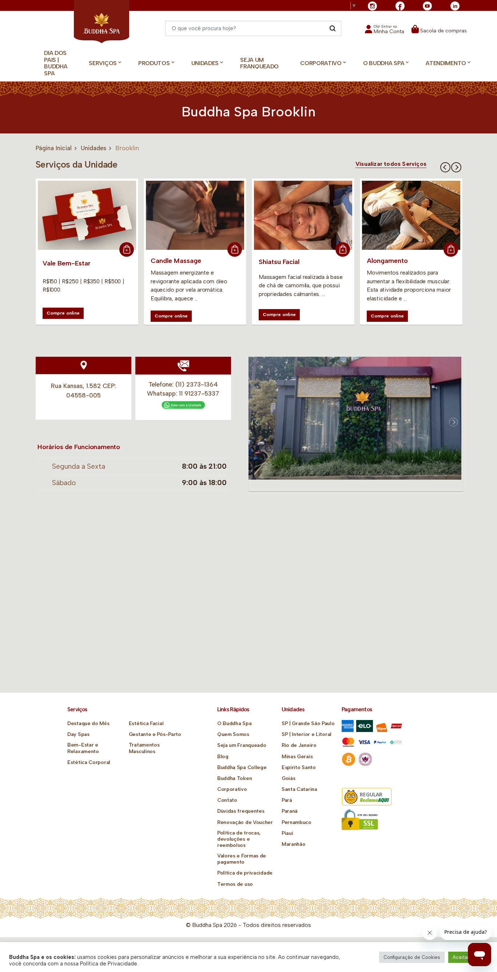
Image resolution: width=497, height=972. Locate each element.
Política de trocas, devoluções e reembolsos (239, 839)
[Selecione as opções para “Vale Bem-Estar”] (126, 249)
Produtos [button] (154, 63)
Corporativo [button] (321, 63)
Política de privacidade (245, 873)
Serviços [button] (103, 63)
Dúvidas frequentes (241, 811)
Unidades (93, 148)
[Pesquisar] (332, 28)
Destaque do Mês (88, 723)
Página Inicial (54, 148)
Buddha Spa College (242, 767)
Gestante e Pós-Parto (155, 734)
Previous (445, 167)
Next (456, 167)
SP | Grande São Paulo (308, 723)
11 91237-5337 (199, 393)
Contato (227, 800)
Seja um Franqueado (259, 63)
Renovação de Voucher (245, 822)
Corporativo (232, 789)
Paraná (290, 811)
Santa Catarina (299, 789)
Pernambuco (296, 822)
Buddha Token (234, 778)
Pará (287, 800)
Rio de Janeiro (299, 745)
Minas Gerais (297, 756)
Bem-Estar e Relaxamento (83, 748)
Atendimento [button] (446, 63)
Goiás (288, 778)
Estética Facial (146, 723)
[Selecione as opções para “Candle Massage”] (234, 249)
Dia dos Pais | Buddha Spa (55, 63)
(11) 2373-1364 (196, 384)
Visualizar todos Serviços (390, 164)
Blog (222, 756)
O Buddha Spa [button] (383, 63)
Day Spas (78, 734)
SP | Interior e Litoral (306, 734)
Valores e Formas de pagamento (241, 859)
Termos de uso (235, 884)
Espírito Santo (299, 767)
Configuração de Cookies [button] (411, 957)
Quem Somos (233, 734)
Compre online (63, 313)
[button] (384, 31)
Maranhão (294, 844)
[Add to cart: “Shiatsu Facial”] (342, 249)
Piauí (287, 833)
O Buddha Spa (234, 723)
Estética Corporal (88, 762)
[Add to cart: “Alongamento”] (451, 249)
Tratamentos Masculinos (144, 748)
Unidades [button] (205, 63)
